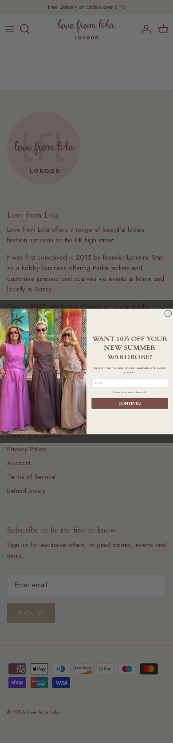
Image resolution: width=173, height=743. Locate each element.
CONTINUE (129, 403)
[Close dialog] (168, 313)
